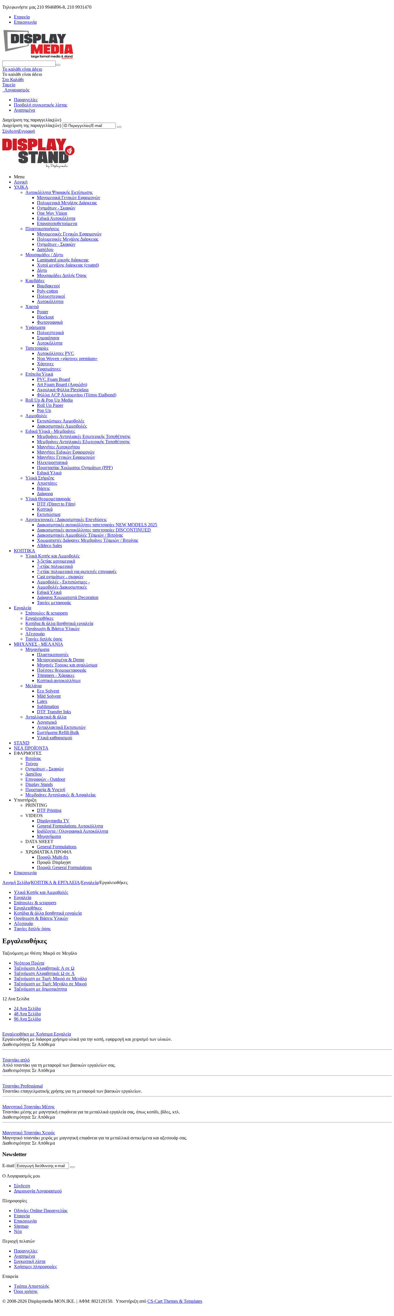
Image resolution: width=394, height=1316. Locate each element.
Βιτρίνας (33, 758)
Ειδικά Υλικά (49, 472)
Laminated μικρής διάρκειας (63, 259)
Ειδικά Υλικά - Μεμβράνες (50, 431)
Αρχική (20, 181)
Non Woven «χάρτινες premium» (67, 358)
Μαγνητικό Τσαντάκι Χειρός (28, 1132)
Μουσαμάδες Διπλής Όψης (62, 275)
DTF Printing (49, 810)
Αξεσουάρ (35, 633)
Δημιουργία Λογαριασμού (38, 1190)
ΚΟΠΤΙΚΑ (24, 550)
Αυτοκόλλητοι (50, 301)
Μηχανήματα (37, 649)
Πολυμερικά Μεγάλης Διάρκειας (67, 202)
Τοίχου (31, 763)
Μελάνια (33, 685)
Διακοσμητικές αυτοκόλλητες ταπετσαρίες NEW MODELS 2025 (97, 524)
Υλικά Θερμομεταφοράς (48, 498)
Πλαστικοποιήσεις (42, 228)
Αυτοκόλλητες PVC (55, 353)
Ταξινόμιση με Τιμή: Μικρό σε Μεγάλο (50, 978)
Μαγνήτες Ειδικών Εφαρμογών (66, 452)
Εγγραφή (26, 131)
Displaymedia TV (53, 820)
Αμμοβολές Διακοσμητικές (62, 587)
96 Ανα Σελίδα (27, 1019)
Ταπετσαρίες (36, 348)
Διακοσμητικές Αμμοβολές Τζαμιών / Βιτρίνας (80, 535)
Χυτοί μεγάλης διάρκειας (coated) (68, 265)
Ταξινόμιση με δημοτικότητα (40, 988)
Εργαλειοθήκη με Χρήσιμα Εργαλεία (36, 1034)
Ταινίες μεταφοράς (54, 602)
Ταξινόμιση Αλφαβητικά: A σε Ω (44, 968)
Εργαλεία (22, 607)
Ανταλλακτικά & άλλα (45, 716)
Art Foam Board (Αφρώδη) (62, 384)
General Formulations (56, 846)
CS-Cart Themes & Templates (174, 1301)
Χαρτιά (32, 306)
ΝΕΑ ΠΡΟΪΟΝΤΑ (31, 748)
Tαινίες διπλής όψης (43, 639)
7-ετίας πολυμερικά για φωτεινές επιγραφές (77, 571)
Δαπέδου (45, 249)
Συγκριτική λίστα (29, 1261)
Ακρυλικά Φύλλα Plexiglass (63, 389)
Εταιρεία (22, 16)
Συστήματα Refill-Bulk (58, 732)
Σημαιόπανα (48, 337)
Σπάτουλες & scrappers (46, 613)
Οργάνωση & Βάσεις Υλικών (52, 628)
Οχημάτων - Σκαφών (56, 207)
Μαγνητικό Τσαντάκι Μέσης (28, 1106)
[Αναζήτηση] (58, 65)
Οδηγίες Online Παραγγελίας (40, 1210)
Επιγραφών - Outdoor (45, 779)
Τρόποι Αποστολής (31, 1286)
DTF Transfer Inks (54, 711)
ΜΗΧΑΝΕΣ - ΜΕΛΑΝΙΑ (38, 644)
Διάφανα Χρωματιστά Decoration (67, 597)
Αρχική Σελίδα (16, 882)
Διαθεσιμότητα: (16, 1044)
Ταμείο (8, 84)
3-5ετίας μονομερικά (56, 561)
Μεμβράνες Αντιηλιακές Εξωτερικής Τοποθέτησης (83, 441)
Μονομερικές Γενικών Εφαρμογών (69, 233)
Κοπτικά (44, 509)
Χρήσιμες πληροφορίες (35, 1266)
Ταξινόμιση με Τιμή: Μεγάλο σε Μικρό (50, 983)
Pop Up (44, 410)
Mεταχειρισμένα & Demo (60, 659)
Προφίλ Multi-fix (52, 857)
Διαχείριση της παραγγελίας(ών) (31, 125)
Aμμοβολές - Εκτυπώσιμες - (63, 581)
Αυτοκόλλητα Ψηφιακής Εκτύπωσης (59, 192)
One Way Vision (52, 213)
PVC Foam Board (53, 379)
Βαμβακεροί (48, 285)
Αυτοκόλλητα (49, 342)
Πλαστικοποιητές (53, 654)
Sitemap (21, 1226)
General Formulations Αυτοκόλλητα (70, 825)
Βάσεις (43, 488)
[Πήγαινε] (119, 127)
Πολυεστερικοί (51, 296)
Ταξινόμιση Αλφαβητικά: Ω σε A (44, 973)
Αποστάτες (47, 483)
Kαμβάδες (34, 280)
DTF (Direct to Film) (56, 503)
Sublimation (48, 706)
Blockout (45, 317)
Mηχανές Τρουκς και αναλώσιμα (67, 664)
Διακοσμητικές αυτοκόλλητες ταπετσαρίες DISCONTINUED (94, 529)
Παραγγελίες (25, 99)
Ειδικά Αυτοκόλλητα (56, 218)
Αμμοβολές (36, 415)
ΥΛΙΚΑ (21, 187)
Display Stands (39, 784)
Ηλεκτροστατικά (52, 462)
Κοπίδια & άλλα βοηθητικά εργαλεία (59, 623)
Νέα (18, 1231)
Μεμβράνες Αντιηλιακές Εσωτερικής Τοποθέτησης (83, 436)
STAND (21, 742)
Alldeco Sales (49, 545)
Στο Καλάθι (13, 79)
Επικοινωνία (25, 22)
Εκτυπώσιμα (48, 514)
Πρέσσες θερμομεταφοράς (61, 670)
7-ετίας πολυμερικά (55, 566)
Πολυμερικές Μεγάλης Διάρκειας (67, 239)
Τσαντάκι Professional (22, 1085)
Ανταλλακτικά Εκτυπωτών (61, 727)
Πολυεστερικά (50, 332)
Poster (42, 311)
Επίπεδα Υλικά (39, 374)
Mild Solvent (49, 696)
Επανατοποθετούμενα (57, 223)
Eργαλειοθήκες (39, 618)
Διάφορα (45, 493)
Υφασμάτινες (49, 368)
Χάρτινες (45, 363)
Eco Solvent (48, 690)
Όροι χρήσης (25, 1291)
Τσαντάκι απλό (16, 1059)
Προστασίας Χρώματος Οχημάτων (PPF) (75, 467)
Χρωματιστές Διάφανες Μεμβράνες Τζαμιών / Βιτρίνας (87, 540)
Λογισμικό (47, 722)
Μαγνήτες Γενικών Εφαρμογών (66, 457)
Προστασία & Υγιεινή (45, 789)
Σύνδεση (10, 131)
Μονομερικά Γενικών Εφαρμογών (68, 197)
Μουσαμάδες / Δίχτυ (44, 254)
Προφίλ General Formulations (64, 867)
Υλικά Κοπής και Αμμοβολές (52, 555)
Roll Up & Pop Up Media (49, 400)
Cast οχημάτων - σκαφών (60, 576)
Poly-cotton (47, 291)
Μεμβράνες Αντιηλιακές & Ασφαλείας (60, 794)
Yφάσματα (35, 327)
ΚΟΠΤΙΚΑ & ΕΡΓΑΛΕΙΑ (55, 882)
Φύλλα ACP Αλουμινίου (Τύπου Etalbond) (76, 394)
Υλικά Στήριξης (39, 478)
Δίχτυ (42, 270)
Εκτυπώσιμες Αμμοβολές (60, 420)
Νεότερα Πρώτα (29, 963)
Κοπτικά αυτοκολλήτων (59, 680)
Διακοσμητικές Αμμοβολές (62, 426)
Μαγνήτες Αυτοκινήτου (58, 446)
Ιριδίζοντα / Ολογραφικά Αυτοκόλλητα (72, 831)
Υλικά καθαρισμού (54, 737)
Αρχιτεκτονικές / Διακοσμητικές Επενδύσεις (66, 519)
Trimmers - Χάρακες (55, 675)
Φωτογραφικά (50, 322)
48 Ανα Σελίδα (27, 1013)
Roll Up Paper (50, 405)
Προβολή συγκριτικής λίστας (40, 104)
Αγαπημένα (24, 110)
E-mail (8, 1165)
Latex (42, 701)
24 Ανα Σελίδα (27, 1008)
